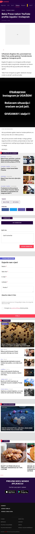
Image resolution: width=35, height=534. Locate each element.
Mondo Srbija (5, 508)
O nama (2, 519)
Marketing (21, 519)
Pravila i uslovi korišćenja (25, 527)
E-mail (4, 277)
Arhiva (20, 525)
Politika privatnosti (6, 527)
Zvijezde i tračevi (10, 10)
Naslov (4, 266)
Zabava (3, 10)
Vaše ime (5, 271)
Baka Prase (6, 202)
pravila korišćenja (15, 308)
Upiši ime (4, 230)
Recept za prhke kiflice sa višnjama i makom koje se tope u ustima (11, 467)
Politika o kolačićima (6, 525)
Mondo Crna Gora (7, 511)
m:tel (6, 531)
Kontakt (20, 522)
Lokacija (4, 282)
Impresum (3, 522)
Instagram (16, 202)
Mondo (3, 505)
